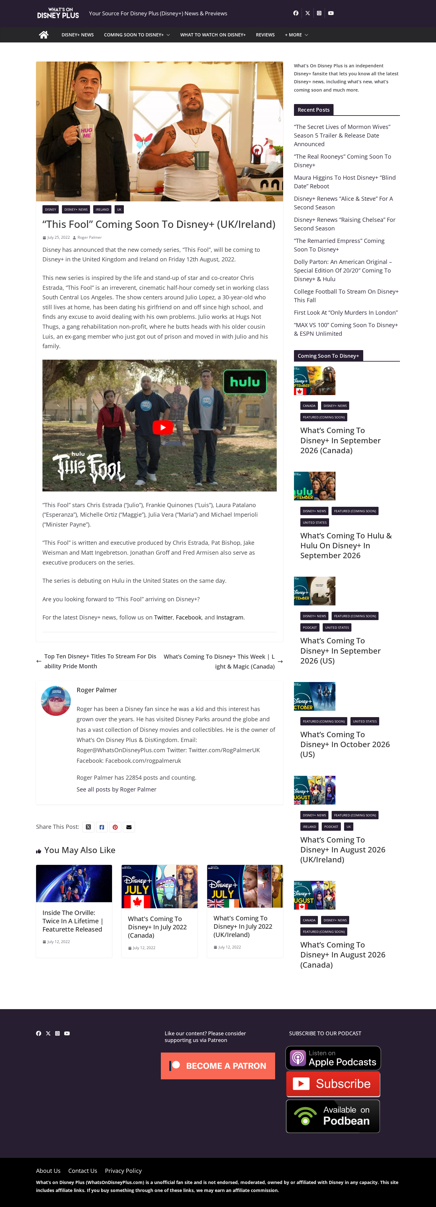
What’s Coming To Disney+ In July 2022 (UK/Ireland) (243, 926)
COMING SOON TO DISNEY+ (134, 35)
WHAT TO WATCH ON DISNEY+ (213, 35)
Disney (50, 209)
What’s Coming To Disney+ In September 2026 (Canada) (340, 440)
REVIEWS (265, 35)
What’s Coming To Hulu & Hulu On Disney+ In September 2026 (346, 545)
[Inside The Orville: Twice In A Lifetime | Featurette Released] (74, 869)
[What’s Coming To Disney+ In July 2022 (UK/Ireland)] (245, 869)
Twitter (163, 617)
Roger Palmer (90, 237)
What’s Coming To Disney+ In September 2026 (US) (340, 650)
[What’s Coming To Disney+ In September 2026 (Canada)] (314, 371)
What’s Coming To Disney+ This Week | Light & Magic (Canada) (219, 661)
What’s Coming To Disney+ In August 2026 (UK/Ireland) (343, 849)
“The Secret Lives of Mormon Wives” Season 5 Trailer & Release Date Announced (342, 135)
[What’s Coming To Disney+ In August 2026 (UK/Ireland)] (314, 780)
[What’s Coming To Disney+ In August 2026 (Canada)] (314, 885)
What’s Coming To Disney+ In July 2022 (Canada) (157, 927)
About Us (48, 1170)
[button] (167, 34)
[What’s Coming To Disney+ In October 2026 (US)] (314, 687)
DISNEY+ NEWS (78, 35)
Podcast (310, 627)
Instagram (230, 617)
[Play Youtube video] (162, 427)
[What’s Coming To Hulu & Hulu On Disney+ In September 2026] (314, 476)
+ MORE (293, 35)
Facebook (188, 617)
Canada (309, 405)
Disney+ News (75, 209)
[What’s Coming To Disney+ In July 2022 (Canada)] (160, 869)
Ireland (102, 209)
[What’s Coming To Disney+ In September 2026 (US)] (314, 581)
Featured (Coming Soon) (324, 417)
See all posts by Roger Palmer (116, 789)
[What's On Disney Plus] (44, 35)
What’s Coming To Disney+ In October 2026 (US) (345, 744)
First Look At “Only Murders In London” (346, 312)
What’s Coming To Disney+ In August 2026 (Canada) (343, 954)
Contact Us (82, 1170)
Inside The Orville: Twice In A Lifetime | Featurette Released (73, 920)
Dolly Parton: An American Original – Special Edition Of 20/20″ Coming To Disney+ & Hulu (343, 270)
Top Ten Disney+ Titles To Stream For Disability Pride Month (100, 661)
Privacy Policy (123, 1170)
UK (119, 209)
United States (315, 522)
